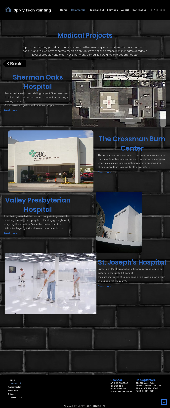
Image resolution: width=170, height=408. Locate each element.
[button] (119, 98)
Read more (10, 110)
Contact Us (15, 397)
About (12, 394)
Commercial (15, 383)
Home (11, 380)
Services (13, 390)
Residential (15, 387)
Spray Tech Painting (32, 10)
